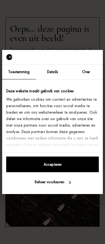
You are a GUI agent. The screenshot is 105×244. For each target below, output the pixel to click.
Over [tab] (86, 71)
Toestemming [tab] (19, 71)
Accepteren (53, 164)
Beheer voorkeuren (49, 182)
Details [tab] (52, 71)
